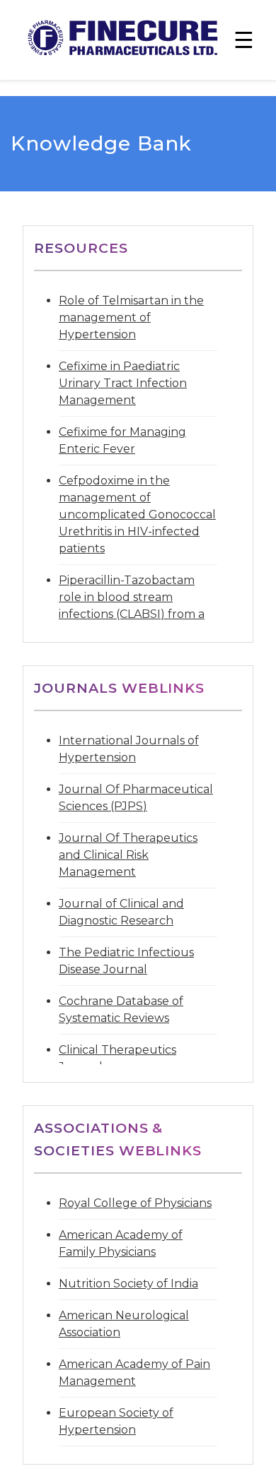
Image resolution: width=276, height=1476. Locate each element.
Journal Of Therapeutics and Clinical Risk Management (128, 855)
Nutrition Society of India (128, 1283)
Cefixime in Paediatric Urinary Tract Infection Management (123, 383)
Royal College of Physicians (135, 1203)
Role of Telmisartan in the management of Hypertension (131, 317)
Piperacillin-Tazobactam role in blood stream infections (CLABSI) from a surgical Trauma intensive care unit (132, 614)
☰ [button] (244, 40)
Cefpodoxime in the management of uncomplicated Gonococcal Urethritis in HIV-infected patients (137, 514)
